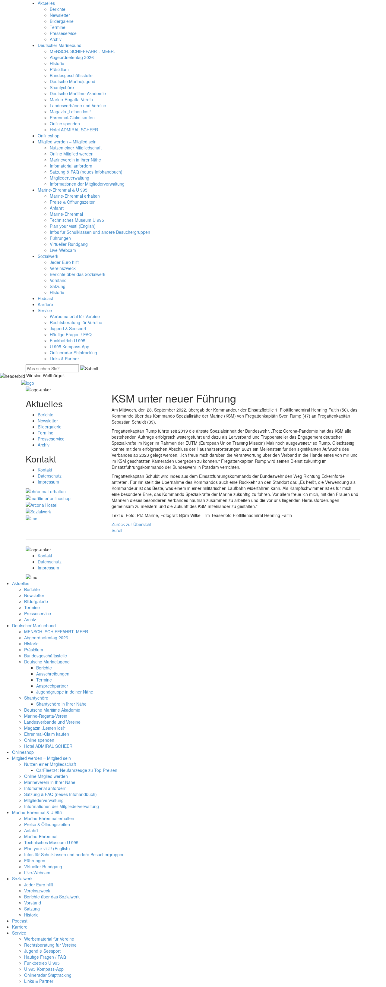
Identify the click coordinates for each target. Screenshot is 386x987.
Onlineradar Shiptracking (73, 352)
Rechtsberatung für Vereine (76, 322)
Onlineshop (48, 136)
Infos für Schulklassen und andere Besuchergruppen (100, 232)
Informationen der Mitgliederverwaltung (87, 184)
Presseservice (63, 33)
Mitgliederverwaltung (69, 178)
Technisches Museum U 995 (77, 220)
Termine (57, 27)
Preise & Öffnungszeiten (73, 202)
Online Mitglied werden (71, 154)
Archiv (56, 39)
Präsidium (59, 69)
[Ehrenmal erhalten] (46, 491)
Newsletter (60, 15)
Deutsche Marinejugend (72, 81)
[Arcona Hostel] (41, 504)
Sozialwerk (48, 256)
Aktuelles (46, 3)
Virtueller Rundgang (69, 244)
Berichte (57, 9)
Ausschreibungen (52, 674)
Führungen (60, 238)
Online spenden (65, 124)
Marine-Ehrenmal (66, 214)
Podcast (45, 298)
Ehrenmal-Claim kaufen (72, 117)
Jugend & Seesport (68, 328)
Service (45, 310)
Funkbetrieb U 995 (67, 340)
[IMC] (31, 518)
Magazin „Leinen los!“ (70, 111)
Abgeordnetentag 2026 (72, 57)
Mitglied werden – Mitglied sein (67, 142)
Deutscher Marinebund (59, 45)
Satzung (57, 286)
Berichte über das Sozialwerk (77, 274)
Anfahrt (57, 208)
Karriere (45, 304)
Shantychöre (62, 87)
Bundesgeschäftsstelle (71, 75)
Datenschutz (50, 476)
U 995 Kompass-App (69, 346)
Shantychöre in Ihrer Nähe (61, 704)
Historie (57, 63)
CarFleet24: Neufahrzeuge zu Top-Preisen (76, 770)
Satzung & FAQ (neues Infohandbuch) (86, 172)
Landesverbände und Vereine (78, 105)
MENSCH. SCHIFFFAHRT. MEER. (82, 51)
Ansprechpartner (52, 686)
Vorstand (58, 280)
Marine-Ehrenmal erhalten (75, 196)
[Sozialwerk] (38, 511)
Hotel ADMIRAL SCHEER (74, 130)
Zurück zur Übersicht (131, 524)
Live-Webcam (63, 250)
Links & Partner (64, 359)
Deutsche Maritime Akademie (78, 93)
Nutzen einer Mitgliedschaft (76, 148)
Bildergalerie (62, 21)
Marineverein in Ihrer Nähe (75, 160)
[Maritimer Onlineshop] (48, 497)
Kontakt (45, 470)
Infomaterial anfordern (71, 166)
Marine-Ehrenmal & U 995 (62, 190)
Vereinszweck (63, 268)
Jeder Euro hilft (64, 262)
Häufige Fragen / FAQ (71, 334)
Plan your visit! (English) (73, 226)
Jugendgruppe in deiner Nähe (64, 692)
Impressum (48, 482)
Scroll (117, 530)
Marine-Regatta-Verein (71, 99)
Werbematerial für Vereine (75, 316)
